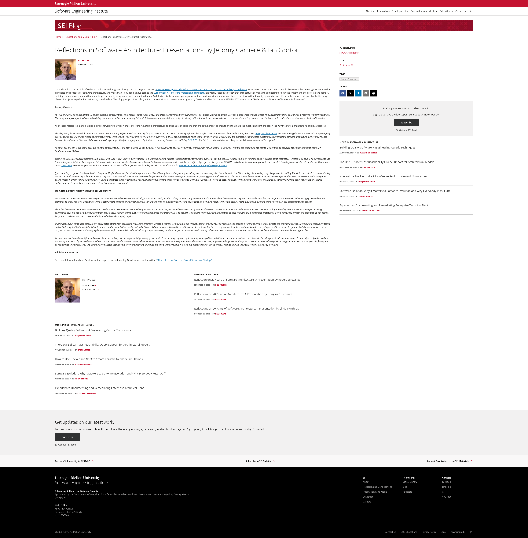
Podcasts (407, 491)
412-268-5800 (62, 515)
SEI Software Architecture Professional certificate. (179, 92)
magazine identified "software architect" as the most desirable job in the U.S (201, 89)
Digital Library (410, 481)
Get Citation (345, 65)
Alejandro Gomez (83, 335)
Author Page (88, 285)
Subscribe (406, 122)
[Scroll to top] (471, 532)
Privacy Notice (429, 531)
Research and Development (377, 486)
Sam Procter (84, 350)
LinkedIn (446, 486)
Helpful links (409, 477)
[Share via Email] (366, 93)
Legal (443, 531)
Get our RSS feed (408, 130)
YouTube (446, 496)
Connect (446, 477)
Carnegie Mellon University (77, 531)
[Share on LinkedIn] (358, 93)
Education (368, 496)
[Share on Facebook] (342, 93)
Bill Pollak (220, 285)
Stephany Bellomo (86, 393)
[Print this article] (373, 93)
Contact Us (390, 531)
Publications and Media (77, 37)
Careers (367, 501)
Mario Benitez (81, 379)
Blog (94, 37)
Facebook (447, 481)
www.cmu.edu (458, 531)
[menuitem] (82, 11)
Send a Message (89, 289)
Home (58, 37)
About (366, 481)
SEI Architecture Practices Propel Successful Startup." (184, 260)
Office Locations (409, 531)
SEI (364, 477)
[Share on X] (350, 93)
